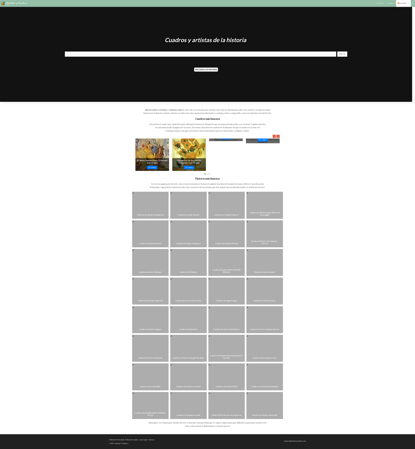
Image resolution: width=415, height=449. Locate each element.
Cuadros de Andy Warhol (188, 215)
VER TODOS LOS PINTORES (206, 69)
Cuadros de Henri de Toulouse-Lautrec (264, 242)
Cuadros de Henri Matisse (150, 272)
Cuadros (391, 3)
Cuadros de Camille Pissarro (226, 215)
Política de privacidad (116, 440)
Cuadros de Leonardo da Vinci (188, 301)
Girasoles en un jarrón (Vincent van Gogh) (189, 161)
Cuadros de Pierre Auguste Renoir (264, 329)
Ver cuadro (152, 167)
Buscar (342, 54)
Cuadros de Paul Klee (188, 329)
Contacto (151, 440)
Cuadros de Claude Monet (150, 243)
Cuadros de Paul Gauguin (150, 329)
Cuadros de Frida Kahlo (150, 386)
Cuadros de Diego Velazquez (188, 243)
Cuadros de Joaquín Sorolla (188, 415)
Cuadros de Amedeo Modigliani (150, 215)
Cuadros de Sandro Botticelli (264, 415)
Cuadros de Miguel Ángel (226, 301)
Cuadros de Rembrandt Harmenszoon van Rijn (226, 357)
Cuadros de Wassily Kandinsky (264, 386)
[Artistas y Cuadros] (14, 3)
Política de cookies (131, 440)
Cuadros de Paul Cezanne (265, 301)
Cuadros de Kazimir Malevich (150, 301)
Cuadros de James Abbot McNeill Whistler (226, 271)
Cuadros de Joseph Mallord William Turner (150, 414)
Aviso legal (143, 440)
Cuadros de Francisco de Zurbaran (226, 415)
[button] (413, 3)
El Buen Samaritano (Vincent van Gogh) (152, 161)
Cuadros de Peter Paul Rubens (227, 329)
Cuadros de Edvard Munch (226, 243)
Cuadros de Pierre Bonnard (150, 358)
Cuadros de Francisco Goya (265, 358)
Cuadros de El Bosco (188, 272)
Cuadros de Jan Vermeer (264, 272)
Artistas (380, 3)
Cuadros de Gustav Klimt (226, 386)
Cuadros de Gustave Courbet (188, 386)
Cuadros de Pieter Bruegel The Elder (188, 358)
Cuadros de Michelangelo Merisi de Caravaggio (264, 213)
